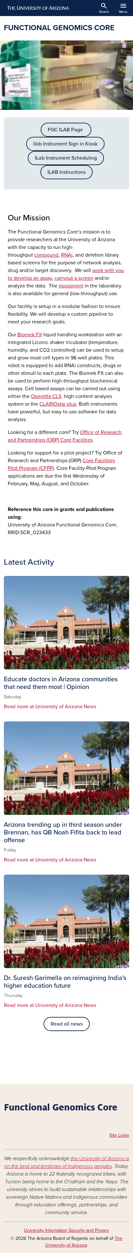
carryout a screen (74, 278)
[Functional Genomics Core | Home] (66, 1108)
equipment (71, 286)
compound (46, 255)
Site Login (119, 1135)
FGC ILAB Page (66, 130)
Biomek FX (29, 334)
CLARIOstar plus (57, 404)
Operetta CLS (46, 396)
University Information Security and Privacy (66, 1230)
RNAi (67, 255)
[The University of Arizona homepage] (37, 8)
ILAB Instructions (66, 172)
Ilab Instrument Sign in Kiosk (65, 144)
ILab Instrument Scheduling (66, 158)
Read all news (67, 1024)
